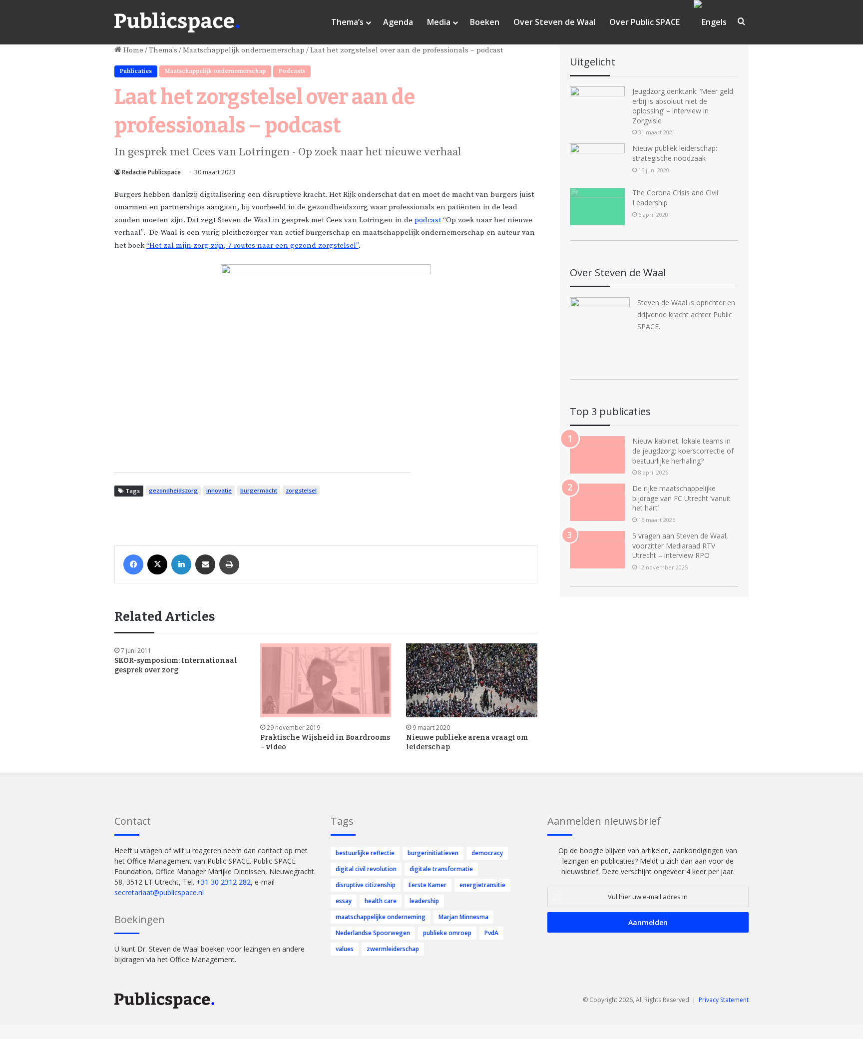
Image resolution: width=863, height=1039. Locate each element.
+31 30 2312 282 (223, 882)
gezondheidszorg (173, 490)
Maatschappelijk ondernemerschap (244, 50)
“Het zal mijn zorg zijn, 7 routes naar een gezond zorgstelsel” (252, 245)
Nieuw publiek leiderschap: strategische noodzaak (674, 153)
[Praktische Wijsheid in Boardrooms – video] (325, 680)
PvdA (491, 933)
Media (438, 21)
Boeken (484, 21)
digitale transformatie (441, 869)
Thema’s (347, 21)
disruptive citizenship (366, 885)
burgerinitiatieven (433, 853)
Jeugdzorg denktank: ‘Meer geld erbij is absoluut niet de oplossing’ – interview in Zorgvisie (682, 105)
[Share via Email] (205, 564)
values (345, 949)
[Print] (229, 564)
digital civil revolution (366, 869)
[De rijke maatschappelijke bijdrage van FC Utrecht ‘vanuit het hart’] (597, 502)
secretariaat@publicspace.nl (159, 892)
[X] (157, 564)
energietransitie (482, 885)
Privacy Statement (724, 1000)
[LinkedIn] (181, 564)
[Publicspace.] (176, 22)
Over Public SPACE (644, 21)
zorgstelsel (301, 490)
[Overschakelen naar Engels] (710, 22)
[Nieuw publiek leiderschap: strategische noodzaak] (597, 162)
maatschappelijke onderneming (381, 917)
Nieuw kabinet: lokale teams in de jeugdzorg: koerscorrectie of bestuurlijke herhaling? (683, 450)
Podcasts (292, 71)
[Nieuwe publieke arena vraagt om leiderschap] (471, 680)
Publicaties (136, 71)
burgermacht (258, 490)
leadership (424, 901)
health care (381, 901)
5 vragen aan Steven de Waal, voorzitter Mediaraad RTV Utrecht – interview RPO (680, 545)
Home (132, 50)
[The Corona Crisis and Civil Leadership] (597, 206)
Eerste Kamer (427, 885)
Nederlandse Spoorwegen (373, 933)
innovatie (219, 490)
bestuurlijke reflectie (365, 853)
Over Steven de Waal (554, 21)
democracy (487, 853)
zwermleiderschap (393, 949)
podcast (428, 220)
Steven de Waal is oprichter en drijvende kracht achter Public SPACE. (686, 314)
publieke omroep (447, 933)
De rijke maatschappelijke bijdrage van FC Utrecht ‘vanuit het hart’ (681, 498)
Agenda (398, 21)
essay (344, 901)
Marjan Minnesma (463, 917)
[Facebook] (133, 564)
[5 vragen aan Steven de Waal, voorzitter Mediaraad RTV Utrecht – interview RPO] (597, 549)
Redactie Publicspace (151, 172)
